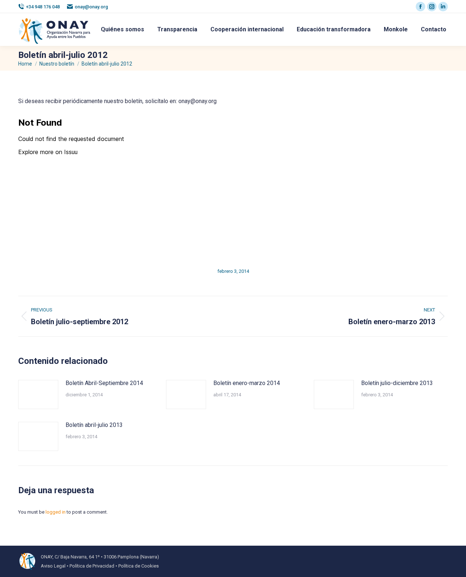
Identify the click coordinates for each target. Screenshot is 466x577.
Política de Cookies (138, 566)
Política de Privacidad (92, 566)
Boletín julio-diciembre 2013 (397, 383)
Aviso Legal (53, 566)
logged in (56, 512)
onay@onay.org (91, 6)
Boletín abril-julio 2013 (94, 424)
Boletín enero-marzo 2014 (246, 383)
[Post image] (38, 394)
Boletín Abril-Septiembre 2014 (104, 383)
